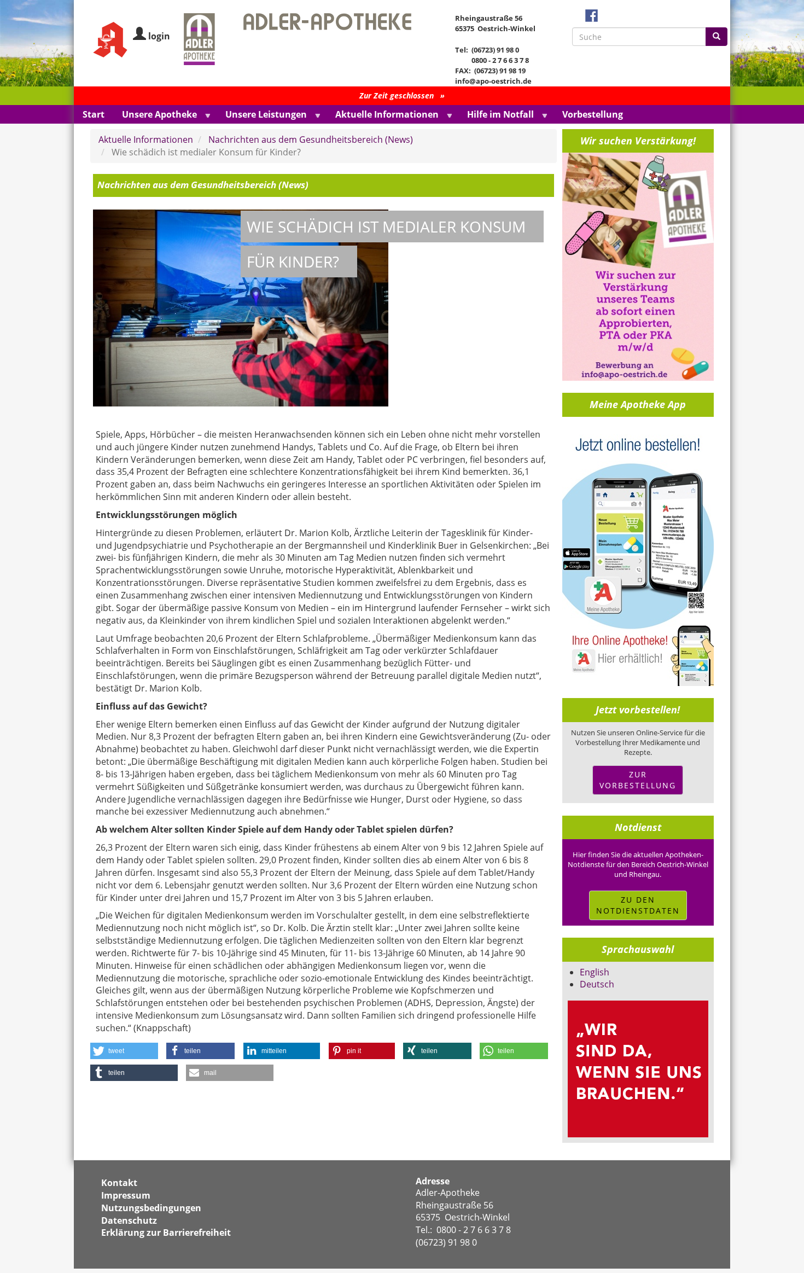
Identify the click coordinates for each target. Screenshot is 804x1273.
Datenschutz (129, 1220)
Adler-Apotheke (448, 1193)
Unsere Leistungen (262, 115)
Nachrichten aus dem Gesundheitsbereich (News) (310, 139)
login (159, 36)
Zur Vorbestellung (637, 779)
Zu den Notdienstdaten (638, 905)
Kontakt (119, 1183)
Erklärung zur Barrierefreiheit (166, 1233)
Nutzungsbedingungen (151, 1208)
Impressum (125, 1195)
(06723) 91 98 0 (446, 1242)
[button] (124, 1051)
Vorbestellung (592, 114)
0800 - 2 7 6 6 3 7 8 (473, 1230)
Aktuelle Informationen (383, 115)
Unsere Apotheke (155, 115)
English (594, 972)
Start (93, 114)
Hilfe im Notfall (496, 115)
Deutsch (597, 984)
